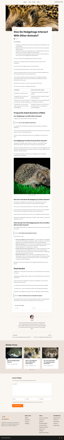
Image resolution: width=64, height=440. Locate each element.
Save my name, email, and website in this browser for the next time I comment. (28, 402)
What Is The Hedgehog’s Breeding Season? (43, 336)
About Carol (56, 419)
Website (41, 399)
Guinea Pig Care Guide (43, 432)
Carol (17, 38)
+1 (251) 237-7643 (58, 1)
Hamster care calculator (42, 429)
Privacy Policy (56, 425)
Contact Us (56, 423)
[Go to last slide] (7, 358)
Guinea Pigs (27, 419)
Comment (15, 384)
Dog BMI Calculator (43, 423)
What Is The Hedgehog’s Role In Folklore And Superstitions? (31, 362)
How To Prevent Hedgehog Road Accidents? (21, 336)
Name (14, 399)
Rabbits (26, 417)
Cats (30, 2)
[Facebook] (59, 438)
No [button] (34, 308)
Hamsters (27, 421)
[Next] (57, 358)
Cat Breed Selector (43, 425)
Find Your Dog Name (43, 417)
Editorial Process (57, 417)
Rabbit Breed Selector (43, 427)
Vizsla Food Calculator (41, 420)
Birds (34, 2)
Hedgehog (16, 29)
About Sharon (56, 421)
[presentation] (14, 352)
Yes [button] (17, 308)
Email (27, 399)
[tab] (31, 369)
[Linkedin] (62, 438)
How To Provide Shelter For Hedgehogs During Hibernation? (49, 362)
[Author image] (14, 38)
